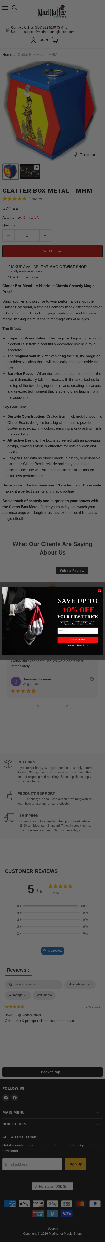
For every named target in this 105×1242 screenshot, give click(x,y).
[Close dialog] (99, 590)
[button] (78, 640)
